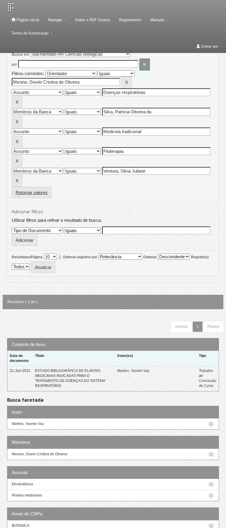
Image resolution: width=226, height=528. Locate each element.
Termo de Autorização (30, 33)
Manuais (158, 20)
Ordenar (150, 257)
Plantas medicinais (27, 495)
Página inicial (27, 20)
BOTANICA (20, 526)
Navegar (55, 20)
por (14, 64)
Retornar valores (32, 192)
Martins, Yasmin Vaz (133, 371)
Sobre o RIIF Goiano (92, 20)
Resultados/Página (27, 257)
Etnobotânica (22, 484)
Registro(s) (200, 257)
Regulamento (130, 20)
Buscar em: (21, 54)
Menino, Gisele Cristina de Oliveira (39, 454)
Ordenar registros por (80, 257)
